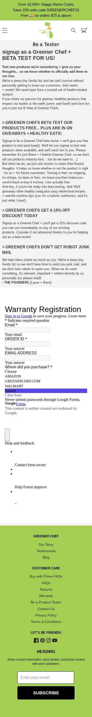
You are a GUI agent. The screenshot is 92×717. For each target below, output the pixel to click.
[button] (73, 30)
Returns (46, 589)
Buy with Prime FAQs (46, 577)
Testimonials (46, 551)
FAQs (46, 583)
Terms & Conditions (46, 622)
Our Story (46, 544)
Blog (46, 558)
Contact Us (46, 609)
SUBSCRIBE (46, 692)
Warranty (46, 596)
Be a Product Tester (46, 602)
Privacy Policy (46, 615)
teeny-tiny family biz (28, 81)
